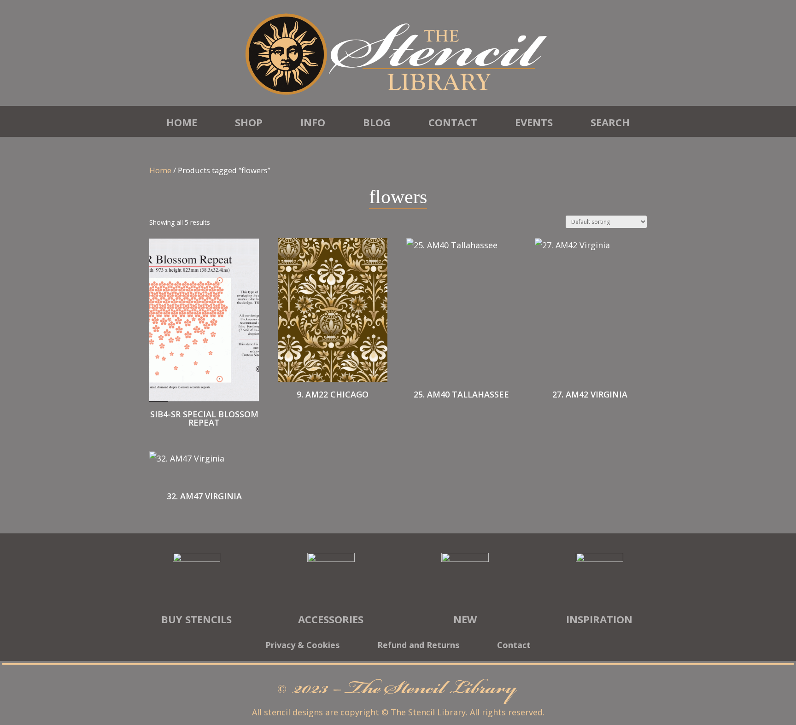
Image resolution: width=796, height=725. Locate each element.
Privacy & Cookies (302, 646)
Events (534, 122)
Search (610, 122)
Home (181, 122)
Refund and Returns (418, 646)
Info (312, 122)
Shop (249, 122)
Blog (377, 122)
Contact (452, 122)
